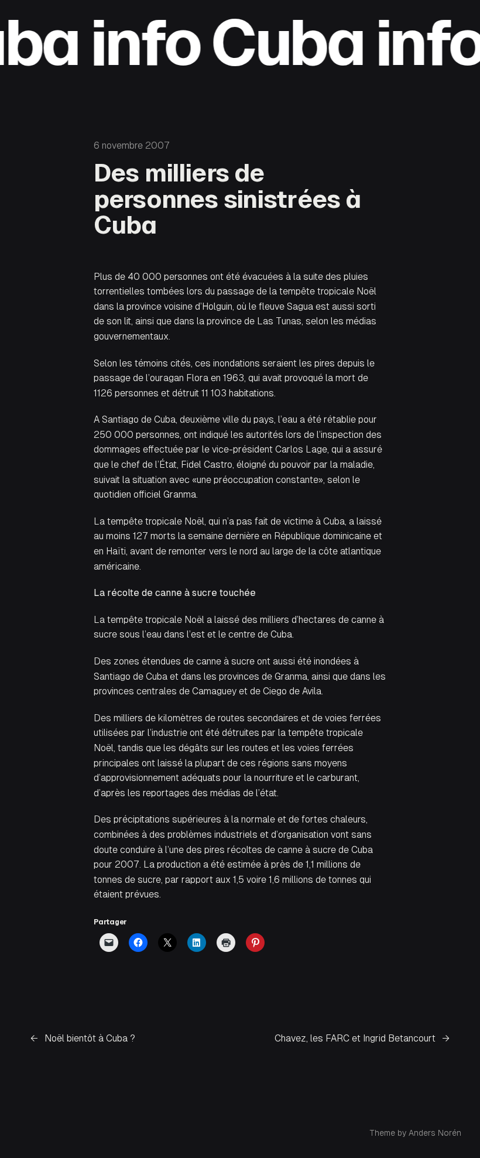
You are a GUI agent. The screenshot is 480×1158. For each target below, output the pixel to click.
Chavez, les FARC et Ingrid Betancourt (355, 1038)
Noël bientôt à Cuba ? (89, 1038)
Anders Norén (435, 1133)
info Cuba (211, 42)
